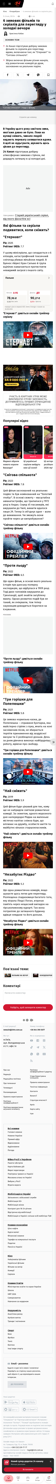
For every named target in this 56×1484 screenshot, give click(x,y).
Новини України (15, 1136)
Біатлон (11, 1345)
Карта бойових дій (16, 1166)
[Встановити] (28, 1465)
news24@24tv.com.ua (12, 1030)
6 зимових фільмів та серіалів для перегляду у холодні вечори (37, 11)
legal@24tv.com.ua (35, 1450)
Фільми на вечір (15, 1267)
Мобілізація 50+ (15, 1201)
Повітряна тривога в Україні (20, 1174)
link (31, 1040)
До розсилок (17, 1384)
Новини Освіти (15, 1283)
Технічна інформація (38, 1087)
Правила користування (13, 1097)
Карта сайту (35, 1109)
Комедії (11, 1270)
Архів (32, 1105)
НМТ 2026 (12, 1294)
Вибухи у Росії (14, 1181)
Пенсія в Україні (15, 1247)
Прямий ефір (14, 1139)
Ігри (31, 1114)
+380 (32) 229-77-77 (19, 1447)
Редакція (7, 1074)
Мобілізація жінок (16, 1205)
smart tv (11, 1409)
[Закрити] (51, 1461)
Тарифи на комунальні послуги (22, 1239)
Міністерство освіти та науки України (24, 1287)
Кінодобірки (15, 11)
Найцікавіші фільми (17, 1259)
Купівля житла (14, 1318)
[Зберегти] (48, 75)
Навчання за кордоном (18, 1301)
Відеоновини (13, 1143)
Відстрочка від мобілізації (19, 1212)
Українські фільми (16, 1263)
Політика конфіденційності (10, 1102)
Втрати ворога (14, 1185)
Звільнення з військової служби (22, 1197)
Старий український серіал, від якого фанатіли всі (26, 217)
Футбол (11, 1337)
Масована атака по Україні (20, 1178)
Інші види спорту (15, 1349)
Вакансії (33, 1096)
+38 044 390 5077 (37, 1030)
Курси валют (13, 1232)
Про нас (6, 1070)
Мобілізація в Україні (19, 1194)
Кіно (5, 11)
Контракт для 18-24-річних (19, 1208)
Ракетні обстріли (15, 1163)
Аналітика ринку (15, 1314)
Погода (11, 1150)
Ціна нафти (13, 1228)
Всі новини (13, 1128)
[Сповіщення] (52, 3)
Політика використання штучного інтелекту (13, 1108)
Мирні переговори (16, 1170)
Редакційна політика (12, 1079)
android (11, 1402)
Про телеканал (9, 1083)
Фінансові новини (16, 1236)
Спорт (11, 1330)
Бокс (10, 1334)
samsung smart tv (30, 1409)
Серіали (11, 1274)
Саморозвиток (14, 1298)
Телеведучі (8, 1088)
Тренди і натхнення (16, 1321)
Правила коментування (40, 1082)
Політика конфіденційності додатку (41, 1071)
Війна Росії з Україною (20, 1159)
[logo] (17, 3)
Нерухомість (14, 1310)
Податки (11, 1243)
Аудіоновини (13, 1147)
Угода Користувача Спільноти (38, 1077)
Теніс (10, 1341)
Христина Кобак (16, 34)
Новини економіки (17, 1225)
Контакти (34, 1091)
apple (30, 1402)
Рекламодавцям (10, 1092)
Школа (11, 1290)
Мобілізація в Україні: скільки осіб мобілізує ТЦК (29, 1216)
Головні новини (15, 1132)
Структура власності (38, 1100)
